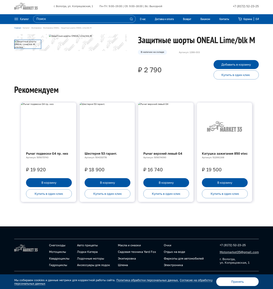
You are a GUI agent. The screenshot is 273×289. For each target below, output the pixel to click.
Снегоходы (57, 245)
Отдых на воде (174, 252)
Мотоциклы (57, 252)
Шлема (123, 265)
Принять (237, 281)
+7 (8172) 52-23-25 (246, 6)
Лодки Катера (87, 252)
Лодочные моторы (90, 258)
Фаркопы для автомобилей (184, 258)
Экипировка (127, 258)
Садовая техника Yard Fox (137, 252)
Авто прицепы (87, 245)
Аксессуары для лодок (93, 265)
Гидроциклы (58, 265)
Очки (167, 245)
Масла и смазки (129, 245)
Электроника (173, 265)
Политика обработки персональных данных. (147, 280)
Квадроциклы (59, 258)
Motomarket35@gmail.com (239, 252)
